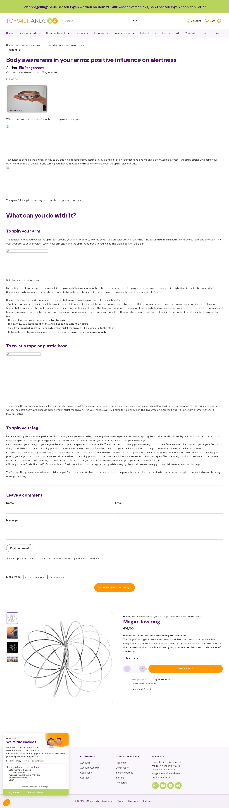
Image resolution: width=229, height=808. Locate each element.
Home (9, 33)
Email (118, 503)
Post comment (19, 548)
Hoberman (121, 762)
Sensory (80, 33)
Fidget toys (146, 33)
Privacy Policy (68, 558)
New (206, 33)
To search (121, 782)
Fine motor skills (28, 33)
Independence (123, 33)
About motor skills (90, 767)
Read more (132, 658)
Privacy (120, 801)
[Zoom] (67, 658)
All (177, 33)
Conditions (86, 772)
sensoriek (15, 50)
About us (85, 762)
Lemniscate (122, 767)
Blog (164, 33)
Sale (217, 33)
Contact (84, 777)
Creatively (100, 33)
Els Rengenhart (35, 577)
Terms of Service (88, 558)
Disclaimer (133, 801)
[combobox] (101, 21)
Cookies (146, 801)
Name (10, 503)
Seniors (120, 777)
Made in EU (191, 33)
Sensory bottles (124, 772)
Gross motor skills (56, 33)
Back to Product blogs (117, 587)
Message (12, 520)
